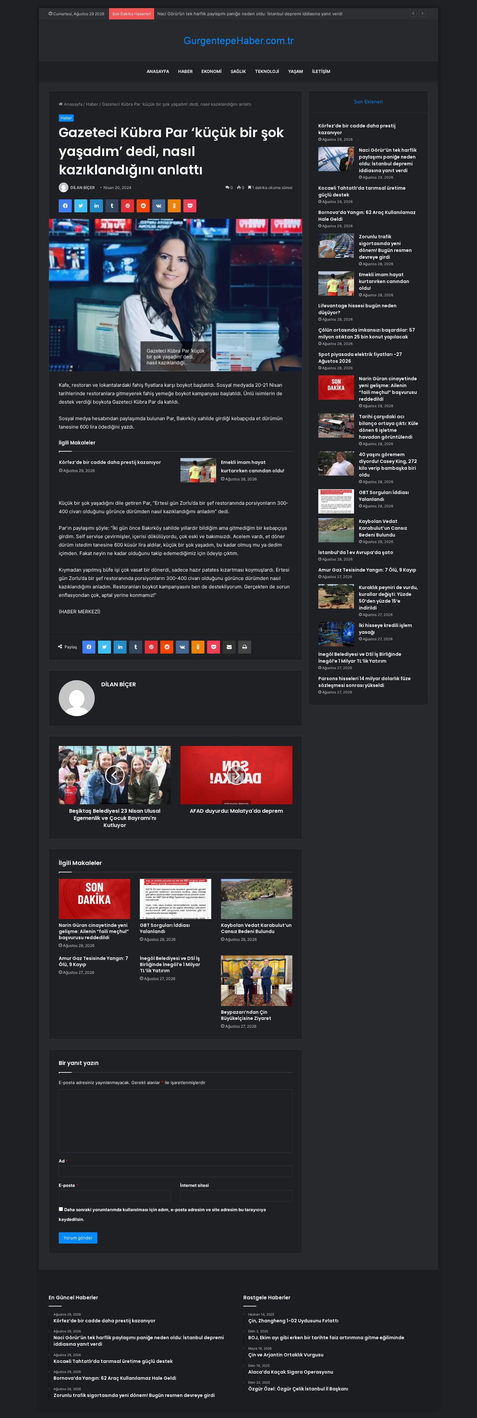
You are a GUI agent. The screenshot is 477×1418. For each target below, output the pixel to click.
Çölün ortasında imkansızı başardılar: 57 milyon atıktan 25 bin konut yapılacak (366, 333)
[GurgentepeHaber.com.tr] (238, 41)
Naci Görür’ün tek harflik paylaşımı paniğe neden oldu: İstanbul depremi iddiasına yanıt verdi (388, 160)
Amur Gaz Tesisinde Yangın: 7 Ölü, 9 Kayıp (93, 961)
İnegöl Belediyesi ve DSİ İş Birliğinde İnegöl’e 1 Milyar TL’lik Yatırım (170, 964)
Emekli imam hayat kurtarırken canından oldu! (384, 281)
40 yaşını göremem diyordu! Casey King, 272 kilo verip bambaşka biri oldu (388, 464)
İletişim (321, 71)
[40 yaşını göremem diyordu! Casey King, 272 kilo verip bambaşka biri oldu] (336, 463)
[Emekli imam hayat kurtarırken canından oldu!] (198, 470)
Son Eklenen (368, 102)
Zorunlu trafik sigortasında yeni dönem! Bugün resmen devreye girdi (385, 246)
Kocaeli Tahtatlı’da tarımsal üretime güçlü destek (205, 13)
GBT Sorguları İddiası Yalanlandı (165, 928)
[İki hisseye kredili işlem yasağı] (336, 634)
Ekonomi (212, 71)
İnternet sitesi (194, 1185)
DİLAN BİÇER (82, 187)
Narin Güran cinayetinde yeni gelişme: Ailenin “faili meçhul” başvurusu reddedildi (94, 931)
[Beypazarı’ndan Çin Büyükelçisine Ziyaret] (256, 980)
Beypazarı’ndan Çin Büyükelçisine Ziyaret (246, 1015)
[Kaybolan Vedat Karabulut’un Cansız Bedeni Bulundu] (256, 899)
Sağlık (238, 71)
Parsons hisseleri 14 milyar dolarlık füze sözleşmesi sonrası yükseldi (364, 682)
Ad (63, 1161)
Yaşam (295, 71)
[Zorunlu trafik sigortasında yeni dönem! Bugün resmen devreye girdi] (336, 245)
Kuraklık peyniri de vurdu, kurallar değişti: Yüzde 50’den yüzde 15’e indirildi (388, 597)
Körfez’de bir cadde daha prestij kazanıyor (110, 462)
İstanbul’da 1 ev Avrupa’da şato (355, 552)
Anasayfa (158, 71)
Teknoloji (267, 71)
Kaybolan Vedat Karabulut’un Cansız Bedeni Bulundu (256, 928)
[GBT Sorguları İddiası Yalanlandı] (175, 899)
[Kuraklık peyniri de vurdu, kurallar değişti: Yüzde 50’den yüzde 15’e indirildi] (336, 596)
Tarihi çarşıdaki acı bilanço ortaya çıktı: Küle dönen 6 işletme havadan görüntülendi (388, 426)
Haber (185, 71)
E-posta (68, 1185)
